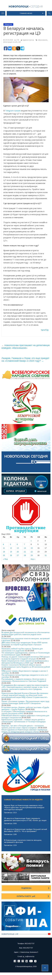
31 (46, 555)
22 (32, 552)
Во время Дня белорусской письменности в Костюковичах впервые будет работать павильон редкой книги (26, 633)
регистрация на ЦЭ (10, 42)
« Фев (5, 559)
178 (17, 40)
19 (11, 552)
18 (4, 552)
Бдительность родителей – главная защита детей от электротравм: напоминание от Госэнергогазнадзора (24, 721)
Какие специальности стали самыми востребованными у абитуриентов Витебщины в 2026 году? (25, 662)
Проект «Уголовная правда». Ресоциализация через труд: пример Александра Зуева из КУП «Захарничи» (25, 702)
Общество (8, 24)
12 (11, 548)
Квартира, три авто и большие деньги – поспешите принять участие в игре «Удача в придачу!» (23, 727)
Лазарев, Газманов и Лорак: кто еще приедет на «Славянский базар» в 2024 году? (25, 359)
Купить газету (26, 896)
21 (25, 552)
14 (25, 548)
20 (18, 552)
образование (42, 40)
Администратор (28, 40)
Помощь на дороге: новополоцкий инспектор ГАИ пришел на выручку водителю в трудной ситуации (26, 658)
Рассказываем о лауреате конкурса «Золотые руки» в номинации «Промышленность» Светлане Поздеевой (24, 680)
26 (11, 555)
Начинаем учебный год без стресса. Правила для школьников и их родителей (22, 650)
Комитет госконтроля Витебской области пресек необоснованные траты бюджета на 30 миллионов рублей (26, 666)
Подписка (26, 888)
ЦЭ (19, 42)
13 (18, 548)
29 (32, 555)
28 (25, 555)
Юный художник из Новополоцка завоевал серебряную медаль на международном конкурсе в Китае (24, 731)
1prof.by (45, 330)
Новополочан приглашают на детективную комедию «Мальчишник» (26, 346)
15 (32, 548)
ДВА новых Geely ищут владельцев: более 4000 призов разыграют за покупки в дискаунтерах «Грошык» (24, 644)
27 (18, 555)
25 (4, 555)
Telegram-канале (13, 110)
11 (4, 548)
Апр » (33, 559)
